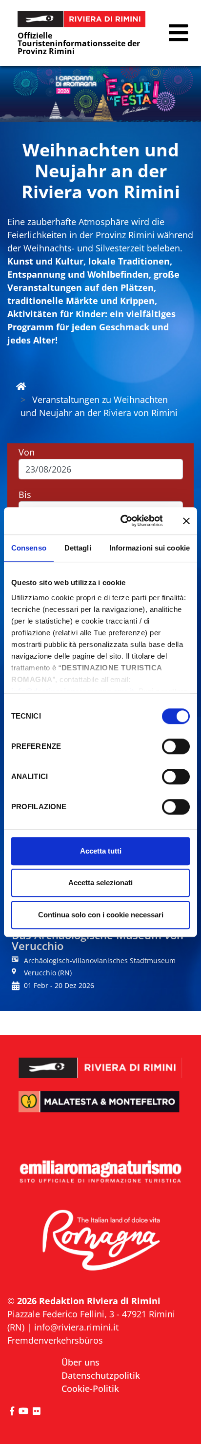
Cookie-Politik (90, 1388)
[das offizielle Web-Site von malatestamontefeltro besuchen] (100, 1108)
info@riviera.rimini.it (76, 1327)
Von (27, 452)
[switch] (176, 746)
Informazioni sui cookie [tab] (149, 548)
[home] (21, 386)
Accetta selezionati (100, 882)
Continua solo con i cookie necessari (100, 915)
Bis (25, 494)
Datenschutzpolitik (100, 1375)
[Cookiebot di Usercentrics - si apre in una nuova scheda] (122, 520)
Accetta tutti (100, 851)
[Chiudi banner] (186, 520)
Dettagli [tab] (77, 548)
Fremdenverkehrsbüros (55, 1340)
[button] (178, 33)
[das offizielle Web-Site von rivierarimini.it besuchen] (100, 1061)
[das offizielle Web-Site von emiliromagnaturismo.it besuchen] (100, 1172)
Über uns (80, 1362)
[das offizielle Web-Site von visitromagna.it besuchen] (100, 1241)
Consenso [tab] (28, 548)
